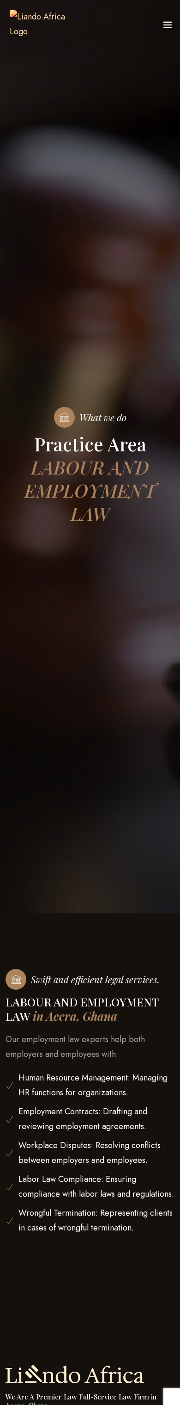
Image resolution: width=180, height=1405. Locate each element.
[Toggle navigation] (167, 27)
